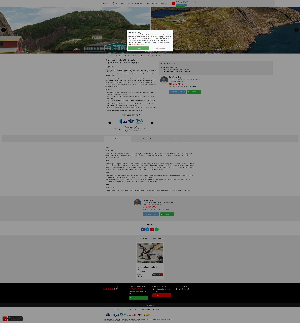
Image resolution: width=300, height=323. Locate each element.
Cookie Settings (160, 48)
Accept (139, 48)
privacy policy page (138, 44)
